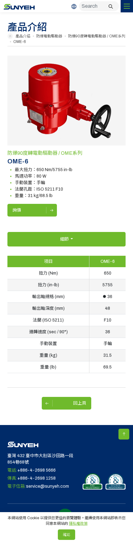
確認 (66, 534)
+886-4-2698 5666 (36, 470)
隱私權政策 (78, 523)
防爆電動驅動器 (49, 36)
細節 (65, 239)
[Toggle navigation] (127, 6)
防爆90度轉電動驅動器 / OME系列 (96, 36)
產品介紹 (22, 36)
